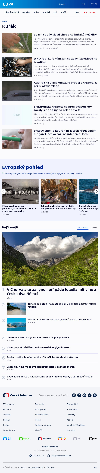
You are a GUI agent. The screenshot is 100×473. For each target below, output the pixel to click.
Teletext (7, 414)
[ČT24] (8, 4)
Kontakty (71, 430)
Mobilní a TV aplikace (76, 425)
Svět (55, 12)
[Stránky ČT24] (7, 438)
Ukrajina (26, 12)
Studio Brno (72, 409)
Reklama (7, 409)
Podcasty (71, 414)
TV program (8, 404)
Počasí (38, 419)
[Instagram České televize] (74, 395)
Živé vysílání (72, 404)
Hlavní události (12, 12)
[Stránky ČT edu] (93, 438)
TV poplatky (40, 409)
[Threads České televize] (95, 395)
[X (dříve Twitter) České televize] (90, 395)
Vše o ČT (38, 430)
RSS (95, 467)
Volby (36, 12)
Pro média (39, 404)
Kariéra (70, 419)
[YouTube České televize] (84, 395)
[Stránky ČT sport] (25, 438)
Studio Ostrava (41, 414)
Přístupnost (50, 467)
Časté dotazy (9, 430)
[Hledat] (84, 4)
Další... (64, 12)
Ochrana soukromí (35, 467)
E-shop (6, 425)
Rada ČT (6, 419)
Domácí (46, 12)
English (22, 467)
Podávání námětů (43, 425)
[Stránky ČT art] (77, 438)
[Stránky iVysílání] (44, 438)
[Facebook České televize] (79, 395)
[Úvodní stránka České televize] (17, 395)
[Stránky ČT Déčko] (62, 438)
